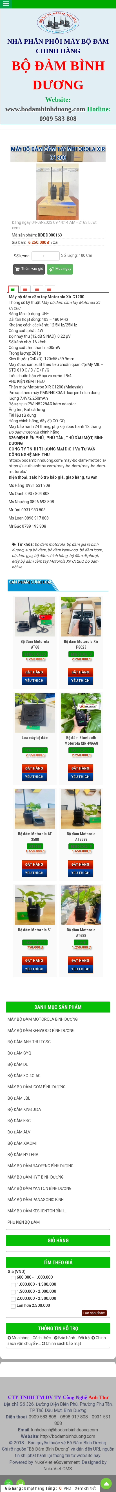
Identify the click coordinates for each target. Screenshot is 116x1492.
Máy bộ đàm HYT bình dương (36, 1177)
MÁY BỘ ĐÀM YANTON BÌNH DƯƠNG (40, 1188)
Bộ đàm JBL (19, 1098)
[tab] (13, 289)
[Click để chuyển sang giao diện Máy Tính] (20, 1483)
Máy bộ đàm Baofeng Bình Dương (40, 1166)
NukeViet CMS (57, 1468)
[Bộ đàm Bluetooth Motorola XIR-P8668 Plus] (81, 713)
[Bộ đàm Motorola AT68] (35, 616)
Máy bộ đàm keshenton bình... (37, 1211)
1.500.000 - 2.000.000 (36, 1291)
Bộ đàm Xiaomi (22, 1143)
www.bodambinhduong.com (45, 109)
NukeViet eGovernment (57, 1462)
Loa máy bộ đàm (35, 737)
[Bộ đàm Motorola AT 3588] (35, 809)
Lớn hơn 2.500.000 (33, 1305)
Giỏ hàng (58, 1240)
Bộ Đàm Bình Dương (48, 1449)
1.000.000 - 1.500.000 (36, 1284)
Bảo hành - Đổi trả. (74, 1338)
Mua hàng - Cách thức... (32, 1338)
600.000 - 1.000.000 (35, 1277)
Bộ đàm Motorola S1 (35, 930)
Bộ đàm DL (18, 1064)
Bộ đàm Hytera (23, 1154)
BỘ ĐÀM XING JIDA (24, 1109)
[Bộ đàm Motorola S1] (35, 905)
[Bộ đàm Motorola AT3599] (81, 809)
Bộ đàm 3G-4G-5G (24, 1075)
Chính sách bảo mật (63, 1343)
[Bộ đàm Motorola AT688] (81, 905)
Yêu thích (34, 681)
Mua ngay (63, 269)
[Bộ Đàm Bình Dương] (58, 22)
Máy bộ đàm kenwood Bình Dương (41, 1030)
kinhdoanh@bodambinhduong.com (64, 1430)
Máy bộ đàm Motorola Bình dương (43, 1019)
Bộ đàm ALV (19, 1132)
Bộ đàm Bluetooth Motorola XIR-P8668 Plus (81, 743)
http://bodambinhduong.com (67, 1436)
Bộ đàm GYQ (19, 1053)
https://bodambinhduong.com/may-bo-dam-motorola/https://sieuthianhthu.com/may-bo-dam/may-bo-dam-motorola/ (57, 466)
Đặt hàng (34, 672)
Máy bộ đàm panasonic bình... (37, 1199)
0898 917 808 (74, 1417)
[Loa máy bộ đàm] (35, 713)
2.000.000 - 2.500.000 (36, 1298)
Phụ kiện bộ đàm (24, 1222)
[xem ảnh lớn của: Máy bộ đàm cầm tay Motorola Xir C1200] (58, 191)
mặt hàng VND (38, 1488)
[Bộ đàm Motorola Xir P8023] (81, 616)
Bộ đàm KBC (19, 1121)
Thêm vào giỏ (32, 269)
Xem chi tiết (85, 1488)
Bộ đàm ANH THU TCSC (29, 1042)
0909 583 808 (58, 118)
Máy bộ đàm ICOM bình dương (37, 1087)
